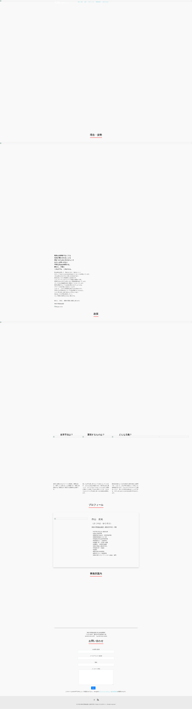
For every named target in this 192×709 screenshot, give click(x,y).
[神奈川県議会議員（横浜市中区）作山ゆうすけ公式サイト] (61, 2)
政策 (85, 1)
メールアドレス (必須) (96, 656)
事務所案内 (98, 1)
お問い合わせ (105, 1)
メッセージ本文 (96, 669)
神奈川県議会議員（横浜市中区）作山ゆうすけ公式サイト (93, 704)
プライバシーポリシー (105, 691)
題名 (96, 662)
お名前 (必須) (96, 649)
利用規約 (114, 691)
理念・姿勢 (80, 1)
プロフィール (91, 1)
